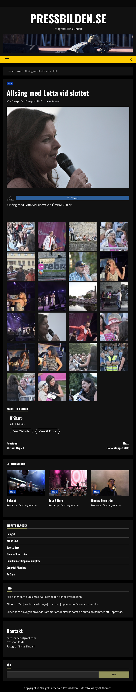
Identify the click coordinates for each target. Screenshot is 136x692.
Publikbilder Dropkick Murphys (23, 561)
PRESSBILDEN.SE (68, 18)
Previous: (15, 445)
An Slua (11, 574)
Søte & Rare (56, 500)
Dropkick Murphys (16, 567)
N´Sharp (14, 101)
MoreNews (87, 688)
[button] (6, 59)
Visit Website (21, 431)
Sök (9, 665)
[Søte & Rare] (68, 483)
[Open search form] (131, 60)
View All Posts (47, 431)
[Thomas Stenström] (110, 483)
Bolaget (11, 500)
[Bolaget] (26, 483)
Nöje (10, 83)
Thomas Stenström (102, 500)
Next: (117, 445)
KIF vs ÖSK (12, 541)
